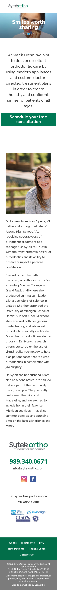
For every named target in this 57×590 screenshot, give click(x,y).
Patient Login (37, 548)
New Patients (16, 548)
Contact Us (27, 554)
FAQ (41, 542)
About (13, 542)
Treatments (28, 542)
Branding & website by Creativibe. (28, 585)
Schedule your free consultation (28, 119)
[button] (24, 34)
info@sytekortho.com (28, 468)
